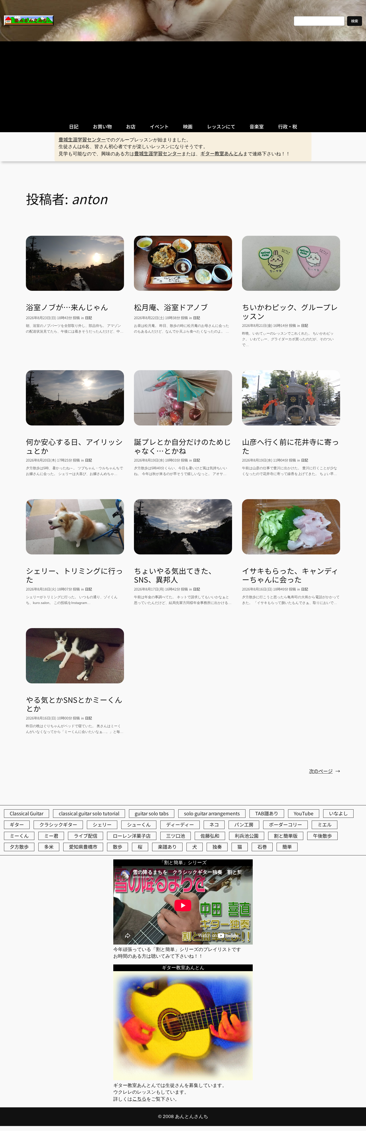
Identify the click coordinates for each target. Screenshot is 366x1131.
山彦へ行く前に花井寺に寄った (290, 446)
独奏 (217, 846)
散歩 (117, 846)
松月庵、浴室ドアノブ (171, 307)
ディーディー (180, 824)
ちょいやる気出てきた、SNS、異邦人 (175, 575)
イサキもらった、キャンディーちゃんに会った (290, 575)
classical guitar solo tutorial (89, 813)
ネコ (214, 824)
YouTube (303, 813)
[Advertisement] (183, 79)
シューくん (139, 824)
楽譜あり (167, 846)
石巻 (262, 846)
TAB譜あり (266, 813)
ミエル (324, 824)
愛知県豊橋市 (83, 846)
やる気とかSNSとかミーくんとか (74, 704)
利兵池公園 (246, 835)
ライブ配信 (85, 835)
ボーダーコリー (285, 824)
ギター (17, 824)
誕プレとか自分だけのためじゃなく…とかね (182, 446)
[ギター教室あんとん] (183, 1078)
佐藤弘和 (209, 835)
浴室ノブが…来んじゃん (67, 307)
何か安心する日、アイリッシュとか (74, 446)
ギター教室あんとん (221, 153)
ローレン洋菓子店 (132, 835)
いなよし (338, 813)
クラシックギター (58, 824)
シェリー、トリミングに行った (74, 575)
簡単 (287, 846)
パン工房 (243, 824)
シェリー (102, 824)
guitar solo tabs (152, 813)
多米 (49, 846)
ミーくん (19, 835)
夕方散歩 (19, 846)
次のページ (324, 771)
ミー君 (51, 835)
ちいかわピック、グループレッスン (290, 311)
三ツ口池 (175, 835)
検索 (354, 20)
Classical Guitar (26, 813)
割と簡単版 (286, 835)
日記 (88, 317)
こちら (139, 1098)
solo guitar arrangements (212, 813)
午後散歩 (322, 835)
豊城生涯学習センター (82, 139)
